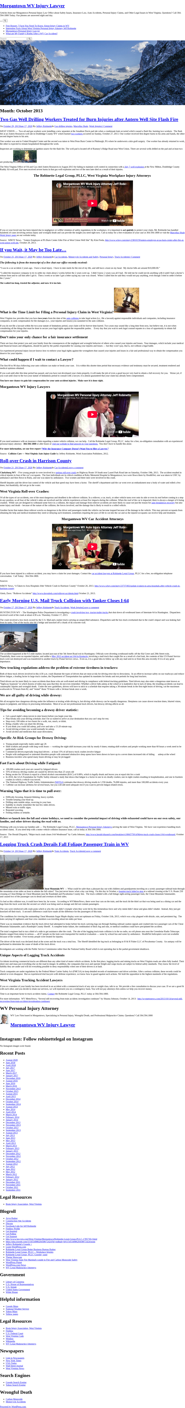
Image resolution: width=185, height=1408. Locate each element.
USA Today (11, 1363)
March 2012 (11, 1174)
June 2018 (10, 1062)
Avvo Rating (11, 1218)
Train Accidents (61, 851)
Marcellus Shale (80, 126)
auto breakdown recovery (163, 502)
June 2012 (10, 1169)
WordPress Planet (14, 1262)
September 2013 (13, 1130)
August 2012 (12, 1164)
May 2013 (10, 1140)
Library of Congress (15, 1282)
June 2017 (10, 1070)
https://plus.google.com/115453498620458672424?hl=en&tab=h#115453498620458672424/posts (50, 1241)
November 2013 (13, 1125)
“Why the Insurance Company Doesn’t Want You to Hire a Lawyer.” (75, 448)
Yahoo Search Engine (16, 1385)
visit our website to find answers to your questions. (75, 444)
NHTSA (59, 782)
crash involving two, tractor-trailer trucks (90, 612)
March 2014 (11, 1114)
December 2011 (13, 1182)
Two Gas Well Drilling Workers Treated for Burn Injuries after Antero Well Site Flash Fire (89, 119)
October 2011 (12, 1187)
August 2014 (12, 1107)
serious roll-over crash (66, 472)
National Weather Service (17, 1309)
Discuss (9, 1223)
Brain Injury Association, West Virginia (24, 1204)
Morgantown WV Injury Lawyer (32, 5)
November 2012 (13, 1156)
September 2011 (13, 1190)
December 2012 (13, 1153)
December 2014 (13, 1099)
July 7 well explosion (134, 167)
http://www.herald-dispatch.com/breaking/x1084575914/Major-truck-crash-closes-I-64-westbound (130, 834)
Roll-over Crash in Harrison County (36, 460)
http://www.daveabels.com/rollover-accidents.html (55, 593)
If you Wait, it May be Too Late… (33, 249)
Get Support (11, 1236)
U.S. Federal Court (14, 1333)
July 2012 (10, 1166)
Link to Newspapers (15, 1358)
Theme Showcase (14, 1257)
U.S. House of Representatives (20, 1284)
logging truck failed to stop (131, 891)
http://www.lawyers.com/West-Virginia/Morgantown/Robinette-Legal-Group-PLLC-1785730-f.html (51, 1239)
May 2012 (10, 1172)
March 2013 (11, 1146)
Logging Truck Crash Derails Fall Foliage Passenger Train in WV (64, 844)
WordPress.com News (16, 1265)
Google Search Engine (16, 1382)
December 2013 (13, 1122)
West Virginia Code (15, 1336)
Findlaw (9, 1331)
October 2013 (12, 1127)
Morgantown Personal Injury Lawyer (23, 31)
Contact (51, 994)
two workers (77, 134)
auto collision (72, 318)
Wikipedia (10, 1341)
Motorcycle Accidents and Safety (83, 257)
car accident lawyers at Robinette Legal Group (113, 573)
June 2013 (10, 1138)
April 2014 (11, 1112)
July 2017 (10, 1068)
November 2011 (13, 1185)
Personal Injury (106, 257)
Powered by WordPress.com (13, 1406)
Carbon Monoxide (14, 1399)
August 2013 (12, 1133)
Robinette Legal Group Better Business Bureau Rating (31, 1249)
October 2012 (12, 1159)
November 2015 (13, 1088)
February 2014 (12, 1117)
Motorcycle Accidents (16, 1401)
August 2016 (12, 1081)
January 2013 (12, 1151)
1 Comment (107, 126)
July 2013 (10, 1135)
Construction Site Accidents (18, 1221)
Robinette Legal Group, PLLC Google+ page (26, 1254)
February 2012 (12, 1177)
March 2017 (11, 1073)
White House (12, 1292)
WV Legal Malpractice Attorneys (21, 1267)
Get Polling (11, 1234)
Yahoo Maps (11, 1311)
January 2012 (12, 1179)
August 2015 (12, 1094)
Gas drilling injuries (63, 126)
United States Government (18, 1289)
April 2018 (11, 1065)
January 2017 (12, 1075)
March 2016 (11, 1086)
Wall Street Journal (14, 1366)
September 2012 (13, 1161)
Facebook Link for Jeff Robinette (21, 1226)
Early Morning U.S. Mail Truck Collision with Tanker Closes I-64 (64, 600)
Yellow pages (12, 1314)
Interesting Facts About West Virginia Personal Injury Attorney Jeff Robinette (41, 28)
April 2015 (11, 1096)
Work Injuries (95, 126)
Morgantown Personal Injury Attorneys (94, 827)
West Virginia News (15, 1368)
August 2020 (12, 1060)
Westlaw (10, 1338)
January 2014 (12, 1120)
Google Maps (12, 1306)
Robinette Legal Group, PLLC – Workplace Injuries (29, 1252)
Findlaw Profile (13, 1228)
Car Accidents (60, 257)
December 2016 (13, 1078)
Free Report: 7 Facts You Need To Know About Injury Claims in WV (37, 26)
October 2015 (12, 1091)
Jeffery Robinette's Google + (19, 1244)
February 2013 (12, 1148)
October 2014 (12, 1101)
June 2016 (10, 1083)
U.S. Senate (11, 1287)
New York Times (13, 1360)
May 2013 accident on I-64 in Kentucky (70, 656)
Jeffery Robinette (44, 126)
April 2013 (11, 1143)
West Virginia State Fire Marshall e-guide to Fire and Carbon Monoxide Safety (41, 1260)
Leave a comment (75, 467)
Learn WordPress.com (16, 1247)
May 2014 (10, 1109)
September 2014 (13, 1104)
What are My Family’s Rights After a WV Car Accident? (32, 33)
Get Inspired (11, 1231)
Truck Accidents (121, 257)
